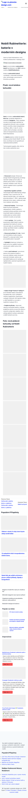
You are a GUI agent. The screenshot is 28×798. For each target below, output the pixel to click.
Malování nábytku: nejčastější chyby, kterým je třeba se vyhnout (16, 629)
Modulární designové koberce (10, 603)
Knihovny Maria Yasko (8, 764)
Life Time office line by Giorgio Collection (14, 756)
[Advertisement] (14, 24)
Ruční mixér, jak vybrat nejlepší (10, 784)
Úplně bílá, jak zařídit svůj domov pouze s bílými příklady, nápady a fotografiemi (12, 577)
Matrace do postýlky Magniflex (10, 762)
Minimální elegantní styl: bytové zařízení (13, 595)
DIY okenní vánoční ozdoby (16, 612)
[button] (26, 3)
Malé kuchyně (22, 504)
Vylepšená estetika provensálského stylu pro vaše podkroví (12, 599)
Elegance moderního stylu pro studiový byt (13, 590)
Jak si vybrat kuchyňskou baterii (11, 778)
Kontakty (13, 790)
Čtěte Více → (7, 664)
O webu (8, 790)
